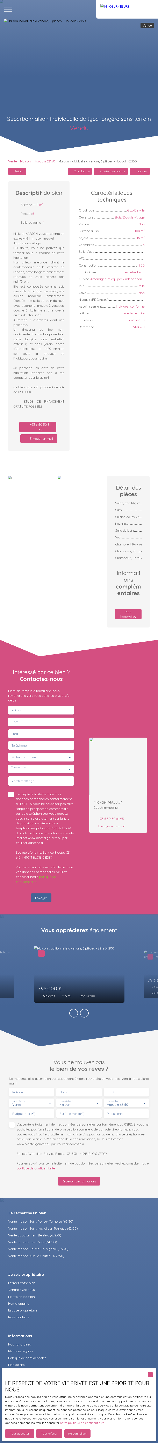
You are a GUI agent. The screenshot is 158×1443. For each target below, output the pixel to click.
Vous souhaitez (19, 767)
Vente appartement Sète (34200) (32, 1242)
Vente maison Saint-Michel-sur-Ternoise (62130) (43, 1228)
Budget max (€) (24, 1114)
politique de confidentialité (36, 1168)
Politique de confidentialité (27, 1358)
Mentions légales (20, 1351)
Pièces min (115, 1114)
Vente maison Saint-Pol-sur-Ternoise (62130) (40, 1221)
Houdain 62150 (44, 161)
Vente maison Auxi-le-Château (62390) (36, 1256)
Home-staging (18, 1303)
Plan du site (16, 1365)
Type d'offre (18, 1101)
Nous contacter (19, 1317)
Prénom (17, 710)
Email (15, 734)
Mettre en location (21, 1297)
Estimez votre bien (21, 1283)
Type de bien (66, 1101)
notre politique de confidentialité (82, 1423)
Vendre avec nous (21, 1290)
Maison (25, 161)
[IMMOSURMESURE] (127, 9)
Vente (12, 161)
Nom (15, 722)
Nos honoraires (19, 1344)
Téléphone (19, 745)
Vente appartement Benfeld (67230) (34, 1235)
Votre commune (24, 757)
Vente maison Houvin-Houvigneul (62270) (38, 1249)
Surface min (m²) (72, 1114)
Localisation (113, 1101)
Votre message (23, 781)
